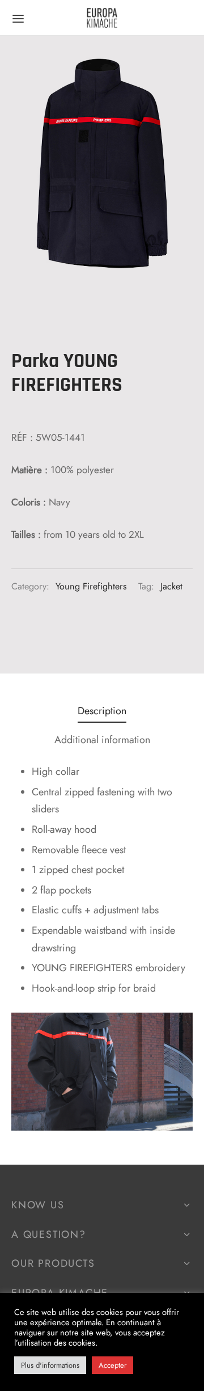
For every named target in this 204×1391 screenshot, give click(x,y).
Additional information (102, 739)
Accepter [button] (112, 1365)
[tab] (102, 710)
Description (102, 710)
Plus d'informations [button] (50, 1365)
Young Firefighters (91, 586)
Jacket (171, 586)
